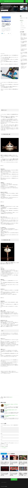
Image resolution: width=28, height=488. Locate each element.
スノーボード (6, 10)
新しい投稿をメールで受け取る (4, 446)
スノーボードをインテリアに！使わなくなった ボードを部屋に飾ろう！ (24, 49)
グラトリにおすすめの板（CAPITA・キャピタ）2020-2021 (13, 474)
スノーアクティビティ (23, 27)
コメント (2, 426)
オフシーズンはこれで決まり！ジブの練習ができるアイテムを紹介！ (24, 42)
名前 (1, 433)
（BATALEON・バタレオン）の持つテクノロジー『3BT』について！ (23, 67)
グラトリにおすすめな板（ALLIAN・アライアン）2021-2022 (14, 463)
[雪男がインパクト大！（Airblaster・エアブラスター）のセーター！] (2, 405)
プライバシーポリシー (4, 482)
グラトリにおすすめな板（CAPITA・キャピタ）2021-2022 (4, 474)
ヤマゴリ (6, 486)
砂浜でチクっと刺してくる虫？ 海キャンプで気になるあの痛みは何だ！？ (24, 38)
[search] (26, 3)
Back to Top (14, 479)
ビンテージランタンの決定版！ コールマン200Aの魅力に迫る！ (24, 53)
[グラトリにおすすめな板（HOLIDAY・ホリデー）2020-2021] (2, 411)
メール (2, 436)
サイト (1, 439)
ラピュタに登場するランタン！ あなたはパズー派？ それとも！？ (24, 56)
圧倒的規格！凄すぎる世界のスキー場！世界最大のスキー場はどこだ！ (24, 64)
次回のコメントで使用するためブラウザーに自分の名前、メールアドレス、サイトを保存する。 (10, 443)
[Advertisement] (10, 44)
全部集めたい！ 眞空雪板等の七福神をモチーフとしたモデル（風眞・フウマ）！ (23, 474)
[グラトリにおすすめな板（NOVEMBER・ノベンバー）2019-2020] (2, 416)
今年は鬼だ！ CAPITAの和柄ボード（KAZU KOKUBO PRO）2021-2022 (23, 463)
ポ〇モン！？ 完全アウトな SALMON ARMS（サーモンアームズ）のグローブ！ (5, 463)
